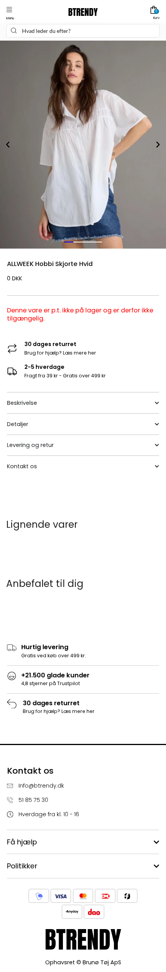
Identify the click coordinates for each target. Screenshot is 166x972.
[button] (9, 10)
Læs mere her (79, 353)
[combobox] (82, 31)
